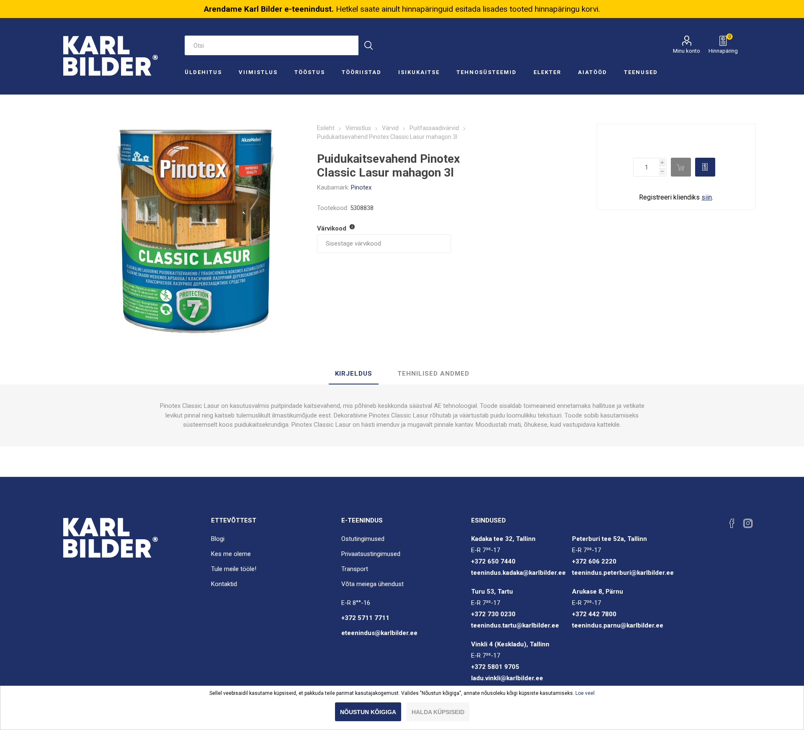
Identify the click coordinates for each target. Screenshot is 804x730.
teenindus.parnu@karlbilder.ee (617, 625)
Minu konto (686, 51)
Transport (354, 569)
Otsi (368, 45)
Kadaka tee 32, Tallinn (503, 539)
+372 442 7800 (594, 614)
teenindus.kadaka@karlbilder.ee (518, 572)
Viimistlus (258, 72)
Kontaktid (224, 584)
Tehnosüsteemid (486, 72)
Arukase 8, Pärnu (597, 591)
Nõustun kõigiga (368, 712)
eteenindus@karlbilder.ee (379, 633)
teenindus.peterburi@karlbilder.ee (623, 572)
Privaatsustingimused (370, 554)
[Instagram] (748, 523)
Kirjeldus (353, 373)
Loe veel (585, 693)
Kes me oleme (231, 554)
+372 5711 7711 (365, 618)
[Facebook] (732, 523)
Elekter (547, 72)
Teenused (641, 72)
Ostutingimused (362, 539)
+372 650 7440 (493, 561)
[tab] (354, 374)
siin (706, 197)
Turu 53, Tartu (492, 591)
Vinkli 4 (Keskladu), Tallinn (510, 644)
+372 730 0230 (493, 614)
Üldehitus (203, 72)
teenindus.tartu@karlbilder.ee (515, 625)
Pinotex (361, 187)
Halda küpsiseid (438, 712)
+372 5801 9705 (495, 667)
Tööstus (309, 72)
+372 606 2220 (594, 561)
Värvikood (332, 228)
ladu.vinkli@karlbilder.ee (507, 678)
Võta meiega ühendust (372, 584)
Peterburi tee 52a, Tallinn (609, 539)
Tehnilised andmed (433, 373)
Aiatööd (592, 72)
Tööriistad (361, 72)
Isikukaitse (419, 72)
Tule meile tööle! (233, 569)
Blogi (217, 539)
